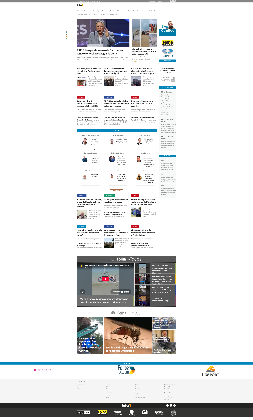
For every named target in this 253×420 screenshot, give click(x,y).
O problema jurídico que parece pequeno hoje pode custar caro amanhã (121, 160)
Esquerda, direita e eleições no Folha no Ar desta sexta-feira (89, 70)
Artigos (98, 11)
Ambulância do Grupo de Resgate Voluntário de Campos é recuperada (143, 119)
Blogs (129, 11)
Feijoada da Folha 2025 (83, 14)
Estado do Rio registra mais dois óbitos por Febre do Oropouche (128, 349)
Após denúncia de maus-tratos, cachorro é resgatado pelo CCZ (115, 213)
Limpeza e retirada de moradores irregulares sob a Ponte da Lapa (143, 232)
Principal (79, 11)
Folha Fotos (167, 391)
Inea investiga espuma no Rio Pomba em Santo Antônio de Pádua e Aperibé (90, 344)
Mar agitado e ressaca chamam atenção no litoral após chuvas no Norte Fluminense (162, 269)
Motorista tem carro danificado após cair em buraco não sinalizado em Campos (163, 324)
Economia (105, 11)
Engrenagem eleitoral (94, 175)
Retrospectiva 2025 (146, 11)
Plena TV (135, 11)
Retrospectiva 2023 (169, 384)
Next (139, 7)
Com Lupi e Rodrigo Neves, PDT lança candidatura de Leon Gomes (115, 119)
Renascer (108, 388)
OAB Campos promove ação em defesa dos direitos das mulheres (88, 119)
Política (86, 11)
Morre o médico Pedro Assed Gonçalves (148, 141)
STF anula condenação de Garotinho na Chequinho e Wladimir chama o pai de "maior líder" (162, 279)
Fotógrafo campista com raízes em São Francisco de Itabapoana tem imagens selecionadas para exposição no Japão (94, 147)
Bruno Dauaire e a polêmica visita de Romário (121, 141)
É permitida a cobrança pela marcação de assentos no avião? (89, 232)
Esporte (112, 11)
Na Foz (108, 384)
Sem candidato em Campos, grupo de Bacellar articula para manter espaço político (89, 203)
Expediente (80, 386)
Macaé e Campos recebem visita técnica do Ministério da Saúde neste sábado (143, 201)
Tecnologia (95, 14)
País (107, 386)
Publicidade (80, 388)
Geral (92, 11)
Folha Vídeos (167, 388)
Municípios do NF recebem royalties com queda (116, 200)
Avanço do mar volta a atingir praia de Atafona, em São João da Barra (161, 289)
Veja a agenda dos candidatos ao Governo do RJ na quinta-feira (116, 232)
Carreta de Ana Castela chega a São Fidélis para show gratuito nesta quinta (143, 70)
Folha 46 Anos (158, 11)
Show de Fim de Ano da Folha (109, 14)
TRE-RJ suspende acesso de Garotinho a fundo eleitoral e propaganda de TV (100, 52)
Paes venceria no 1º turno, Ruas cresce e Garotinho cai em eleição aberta (144, 51)
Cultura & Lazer (121, 11)
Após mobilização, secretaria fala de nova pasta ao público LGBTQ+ (88, 103)
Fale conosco (152, 1)
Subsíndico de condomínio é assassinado (164, 351)
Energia (108, 391)
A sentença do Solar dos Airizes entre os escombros (94, 159)
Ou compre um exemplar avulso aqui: (165, 79)
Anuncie (160, 1)
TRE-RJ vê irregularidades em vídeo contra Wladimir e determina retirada (116, 103)
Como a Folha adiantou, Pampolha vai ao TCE (162, 338)
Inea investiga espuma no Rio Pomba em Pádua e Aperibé (142, 103)
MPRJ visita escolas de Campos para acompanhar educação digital (116, 70)
